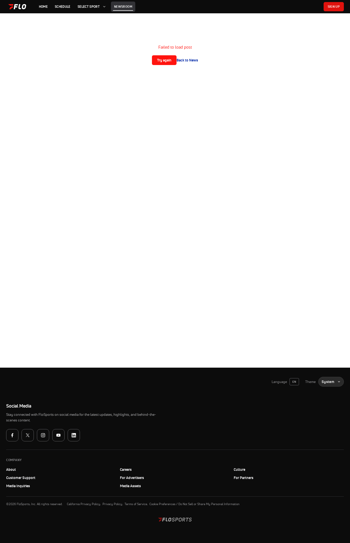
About (11, 469)
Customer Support (34, 477)
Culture (239, 469)
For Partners (243, 477)
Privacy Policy (112, 504)
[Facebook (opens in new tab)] (12, 435)
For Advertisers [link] (132, 477)
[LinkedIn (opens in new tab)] (74, 435)
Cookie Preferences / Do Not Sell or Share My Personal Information (194, 504)
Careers (126, 469)
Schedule (62, 6)
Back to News (187, 60)
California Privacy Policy (83, 504)
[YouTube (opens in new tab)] (58, 435)
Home (43, 6)
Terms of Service (136, 504)
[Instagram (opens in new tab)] (43, 435)
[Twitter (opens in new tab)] (28, 435)
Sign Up (334, 6)
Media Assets (130, 486)
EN (294, 382)
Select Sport (89, 6)
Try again (164, 60)
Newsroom (123, 6)
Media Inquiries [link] (18, 486)
